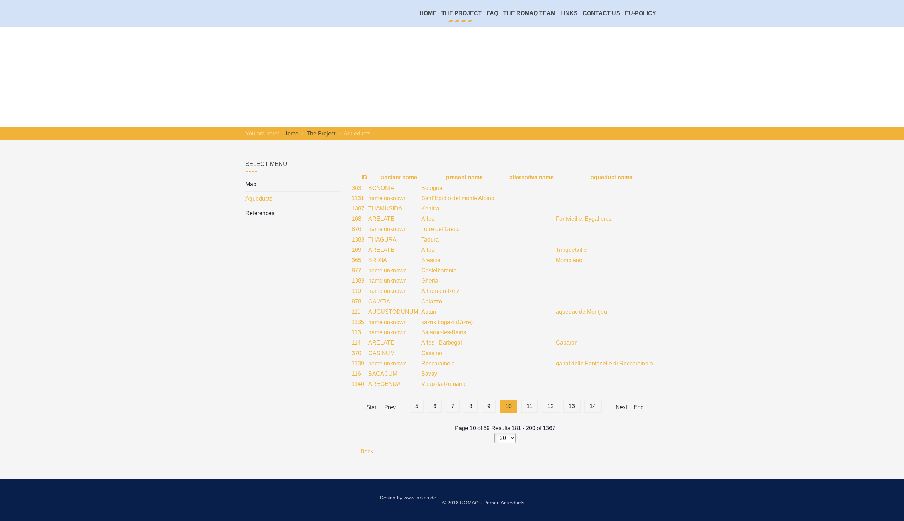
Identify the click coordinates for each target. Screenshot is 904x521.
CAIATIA (379, 302)
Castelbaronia (439, 270)
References (259, 213)
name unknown (387, 198)
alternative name (531, 177)
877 (356, 270)
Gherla (429, 281)
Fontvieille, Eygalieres (584, 219)
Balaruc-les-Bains (443, 332)
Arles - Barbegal (441, 343)
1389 (358, 281)
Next (621, 407)
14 (593, 406)
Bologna (431, 188)
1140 (358, 384)
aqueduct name (610, 177)
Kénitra (430, 208)
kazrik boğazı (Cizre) (447, 322)
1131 (358, 198)
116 (356, 374)
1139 (358, 363)
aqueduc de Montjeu (581, 312)
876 (356, 229)
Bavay (429, 374)
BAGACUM (382, 374)
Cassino (431, 353)
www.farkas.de (420, 497)
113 (356, 332)
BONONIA (381, 188)
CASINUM (381, 353)
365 (356, 260)
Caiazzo (431, 302)
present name (464, 177)
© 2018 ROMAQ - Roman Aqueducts (483, 502)
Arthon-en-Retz (440, 291)
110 (356, 291)
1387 (358, 208)
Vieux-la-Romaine (444, 384)
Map (250, 184)
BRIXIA (377, 260)
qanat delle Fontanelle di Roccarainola (604, 363)
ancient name (398, 177)
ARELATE (381, 219)
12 (550, 406)
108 (356, 219)
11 (530, 406)
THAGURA (382, 240)
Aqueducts (258, 199)
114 (356, 343)
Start (372, 407)
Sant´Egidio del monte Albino (457, 198)
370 (356, 353)
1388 (358, 240)
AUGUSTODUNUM (393, 312)
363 (356, 188)
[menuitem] (428, 13)
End (639, 407)
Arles (427, 219)
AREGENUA (384, 384)
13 (572, 406)
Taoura (430, 240)
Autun (428, 312)
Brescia (430, 260)
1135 (358, 322)
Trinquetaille (571, 250)
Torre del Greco (440, 229)
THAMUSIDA (385, 208)
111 (356, 312)
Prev (390, 407)
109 (356, 250)
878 (356, 302)
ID (363, 177)
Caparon (567, 343)
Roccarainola (438, 363)
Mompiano (569, 260)
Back (366, 451)
